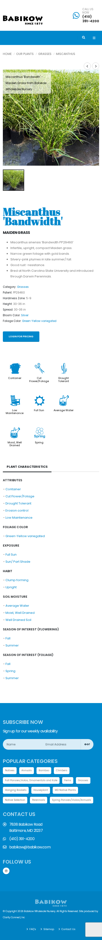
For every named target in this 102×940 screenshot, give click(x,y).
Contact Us (68, 929)
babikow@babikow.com (30, 847)
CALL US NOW (87, 11)
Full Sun (39, 410)
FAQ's (32, 929)
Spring (39, 442)
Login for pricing (21, 336)
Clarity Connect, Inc (14, 917)
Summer (12, 645)
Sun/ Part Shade (17, 561)
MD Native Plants (65, 790)
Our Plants (25, 54)
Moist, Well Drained (15, 444)
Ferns (67, 780)
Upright (11, 587)
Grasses (44, 54)
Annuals (26, 770)
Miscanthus (65, 54)
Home (7, 54)
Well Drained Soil (18, 620)
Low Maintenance (14, 411)
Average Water (64, 410)
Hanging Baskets (16, 790)
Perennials (38, 800)
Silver (24, 315)
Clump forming (16, 580)
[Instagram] (6, 871)
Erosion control (16, 510)
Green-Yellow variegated (39, 321)
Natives (9, 770)
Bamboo (44, 770)
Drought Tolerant (63, 379)
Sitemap (48, 929)
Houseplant (40, 790)
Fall (7, 638)
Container (14, 378)
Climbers (61, 770)
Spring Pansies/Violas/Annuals (71, 800)
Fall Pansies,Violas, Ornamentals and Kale (31, 780)
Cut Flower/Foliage (39, 379)
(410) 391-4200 (90, 18)
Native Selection (15, 800)
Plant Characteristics (27, 466)
